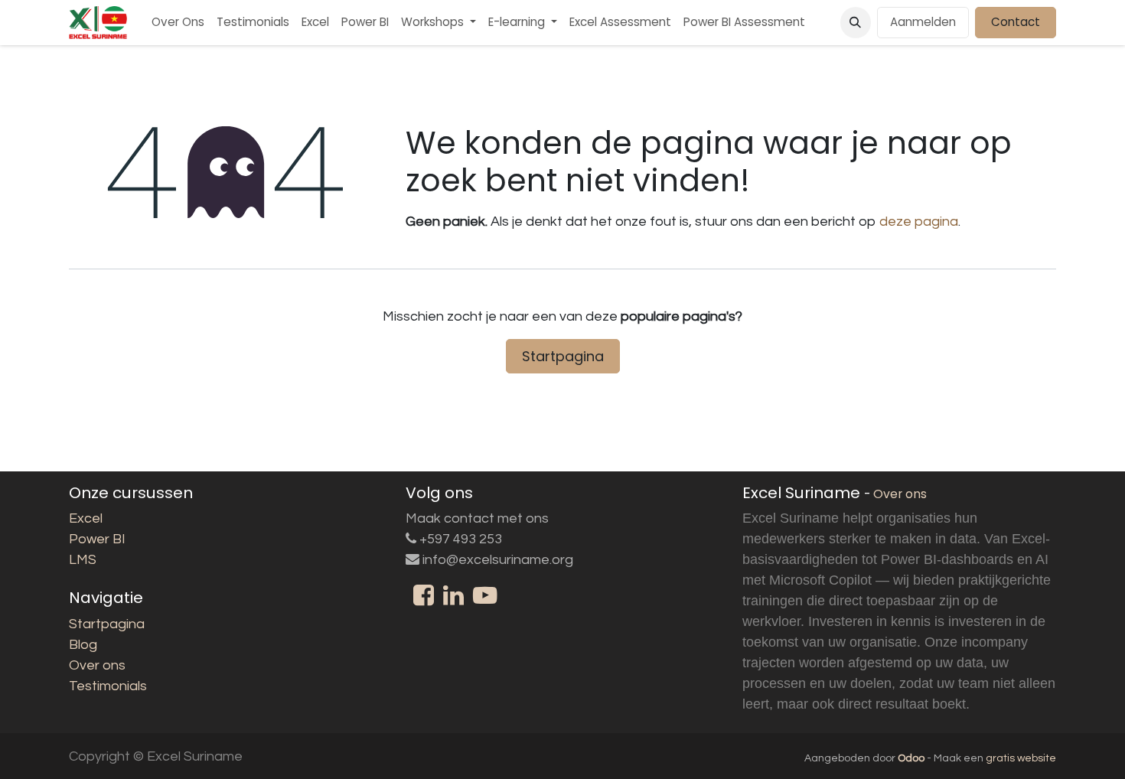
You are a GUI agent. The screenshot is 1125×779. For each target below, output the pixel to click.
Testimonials (108, 686)
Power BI (97, 539)
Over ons (97, 665)
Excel (86, 518)
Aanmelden (923, 22)
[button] (855, 22)
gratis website (1021, 758)
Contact (1015, 22)
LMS (82, 559)
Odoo (912, 758)
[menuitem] (177, 22)
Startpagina (563, 356)
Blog (83, 644)
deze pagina (918, 221)
